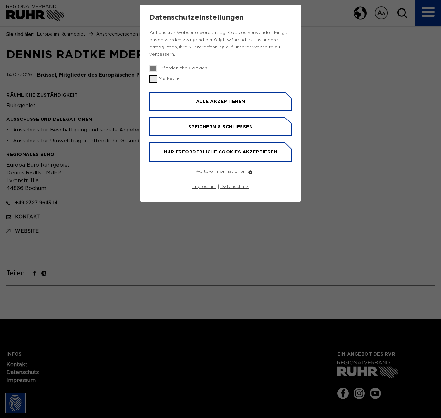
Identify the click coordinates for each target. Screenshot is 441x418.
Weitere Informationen (220, 171)
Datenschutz (235, 186)
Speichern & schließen (220, 126)
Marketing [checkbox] (170, 78)
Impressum (204, 186)
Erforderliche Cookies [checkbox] (183, 68)
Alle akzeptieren (220, 101)
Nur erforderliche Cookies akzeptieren (221, 151)
